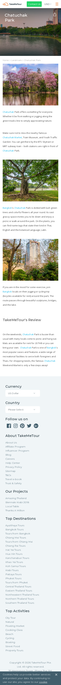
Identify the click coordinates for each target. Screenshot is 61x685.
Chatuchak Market (12, 137)
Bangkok (7, 207)
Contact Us (34, 4)
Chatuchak (8, 111)
